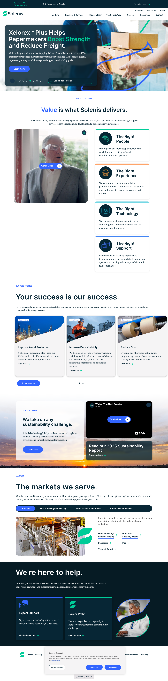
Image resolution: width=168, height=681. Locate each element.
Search (162, 10)
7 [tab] (40, 81)
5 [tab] (33, 81)
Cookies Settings (84, 677)
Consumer (26, 508)
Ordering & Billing (34, 655)
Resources (145, 15)
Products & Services (74, 15)
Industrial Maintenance (120, 508)
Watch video (47, 166)
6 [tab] (37, 81)
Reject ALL (94, 667)
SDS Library (151, 10)
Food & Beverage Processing (53, 508)
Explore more (28, 383)
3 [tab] (26, 81)
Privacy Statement (130, 655)
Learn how (33, 449)
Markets (56, 15)
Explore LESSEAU (22, 69)
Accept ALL (113, 667)
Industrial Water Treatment (88, 508)
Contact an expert (28, 635)
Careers (131, 15)
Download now (96, 455)
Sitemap (144, 655)
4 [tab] (30, 81)
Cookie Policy (55, 660)
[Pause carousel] (12, 81)
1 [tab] (20, 81)
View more (23, 364)
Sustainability (95, 15)
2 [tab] (23, 81)
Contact (160, 15)
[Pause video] (84, 132)
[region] (85, 660)
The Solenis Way (114, 15)
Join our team (75, 635)
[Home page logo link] (13, 16)
